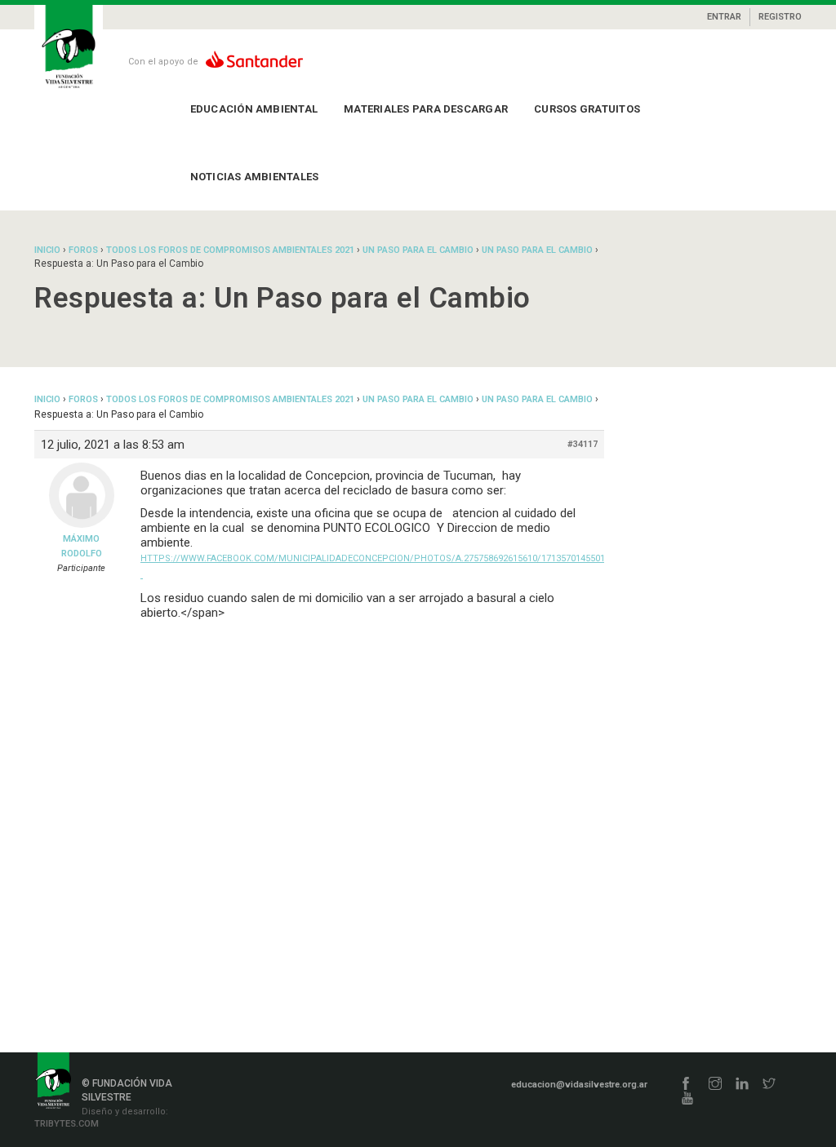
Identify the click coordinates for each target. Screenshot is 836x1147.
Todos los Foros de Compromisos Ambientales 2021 (230, 250)
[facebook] (686, 1084)
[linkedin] (742, 1084)
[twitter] (769, 1084)
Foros (83, 250)
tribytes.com (66, 1123)
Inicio (47, 250)
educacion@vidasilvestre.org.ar (579, 1084)
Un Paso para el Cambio (418, 250)
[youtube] (687, 1099)
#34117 (582, 444)
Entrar (724, 16)
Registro (780, 16)
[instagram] (715, 1084)
